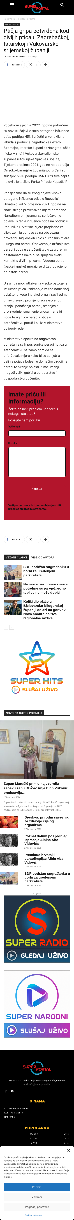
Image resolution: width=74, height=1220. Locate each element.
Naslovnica (9, 18)
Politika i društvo (26, 18)
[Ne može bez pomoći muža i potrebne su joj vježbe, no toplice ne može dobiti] (11, 589)
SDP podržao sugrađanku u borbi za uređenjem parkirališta (46, 571)
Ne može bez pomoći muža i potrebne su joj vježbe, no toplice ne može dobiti (46, 588)
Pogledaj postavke (37, 1207)
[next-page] (11, 627)
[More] (45, 64)
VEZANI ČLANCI (16, 557)
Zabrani (37, 1197)
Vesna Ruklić (19, 56)
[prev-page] (6, 627)
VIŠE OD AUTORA (42, 557)
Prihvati (37, 1187)
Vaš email (14, 426)
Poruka (12, 443)
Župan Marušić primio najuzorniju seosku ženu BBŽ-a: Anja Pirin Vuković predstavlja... (36, 788)
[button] (68, 1150)
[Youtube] (12, 1091)
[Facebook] (6, 1091)
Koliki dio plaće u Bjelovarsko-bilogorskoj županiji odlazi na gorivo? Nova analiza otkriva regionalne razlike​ (44, 610)
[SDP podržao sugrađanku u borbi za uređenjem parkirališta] (11, 572)
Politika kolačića (33, 1215)
